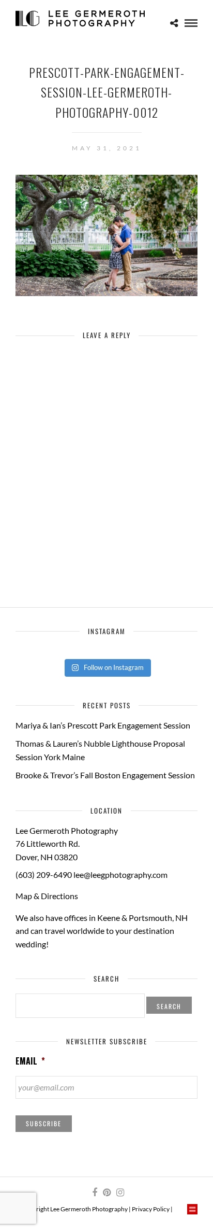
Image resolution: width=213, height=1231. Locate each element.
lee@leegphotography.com (120, 874)
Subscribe (44, 1123)
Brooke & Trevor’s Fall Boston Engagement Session (105, 775)
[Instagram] (120, 1192)
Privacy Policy (151, 1209)
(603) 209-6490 (44, 874)
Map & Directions (47, 896)
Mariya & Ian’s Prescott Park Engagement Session (103, 725)
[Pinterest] (106, 1192)
